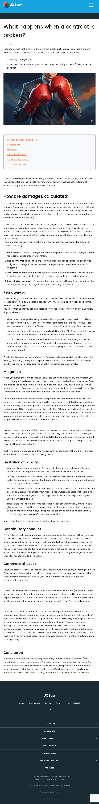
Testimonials (34, 703)
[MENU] (91, 5)
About (21, 703)
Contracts (49, 731)
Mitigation (12, 149)
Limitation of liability (17, 154)
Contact (47, 703)
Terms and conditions (49, 792)
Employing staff (49, 738)
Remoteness (13, 144)
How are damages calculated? (22, 139)
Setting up (49, 724)
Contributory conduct (18, 159)
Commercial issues (16, 164)
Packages (49, 768)
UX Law (16, 4)
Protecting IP (49, 746)
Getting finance (49, 753)
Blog (58, 703)
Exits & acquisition (49, 760)
